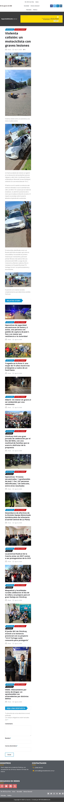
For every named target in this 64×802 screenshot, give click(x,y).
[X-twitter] (15, 786)
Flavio (9, 49)
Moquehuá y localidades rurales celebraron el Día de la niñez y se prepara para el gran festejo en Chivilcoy (17, 593)
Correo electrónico (11, 746)
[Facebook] (10, 786)
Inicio (37, 2)
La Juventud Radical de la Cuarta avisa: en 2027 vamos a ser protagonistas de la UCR (18, 556)
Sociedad (26, 6)
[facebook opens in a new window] (51, 6)
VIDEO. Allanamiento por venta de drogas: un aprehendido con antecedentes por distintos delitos (16, 694)
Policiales (28, 9)
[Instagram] (2, 786)
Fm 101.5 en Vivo (29, 2)
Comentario (9, 724)
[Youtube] (6, 786)
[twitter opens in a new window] (54, 6)
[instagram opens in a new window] (60, 6)
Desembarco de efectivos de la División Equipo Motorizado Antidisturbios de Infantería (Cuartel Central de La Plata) (18, 516)
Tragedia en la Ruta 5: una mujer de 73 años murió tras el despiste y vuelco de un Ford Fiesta (17, 366)
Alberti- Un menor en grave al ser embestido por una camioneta (18, 402)
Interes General (35, 6)
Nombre (8, 738)
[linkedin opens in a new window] (57, 6)
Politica (35, 9)
